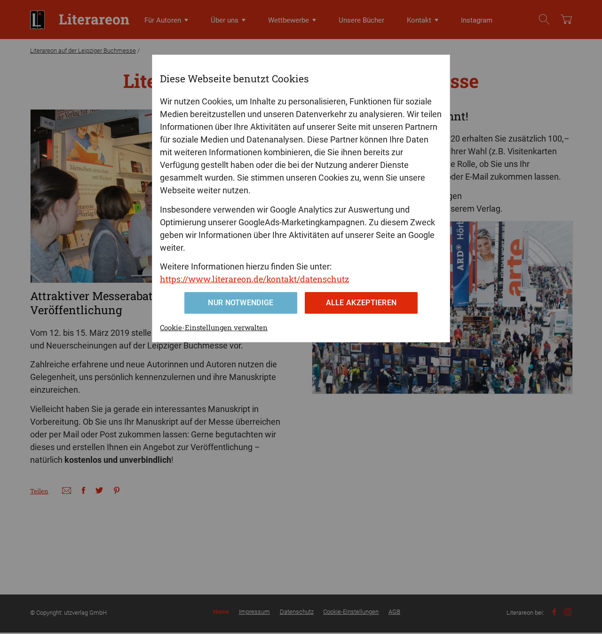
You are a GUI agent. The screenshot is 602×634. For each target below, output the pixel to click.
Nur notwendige (240, 302)
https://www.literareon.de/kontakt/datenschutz (254, 279)
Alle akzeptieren (361, 302)
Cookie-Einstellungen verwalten (214, 327)
